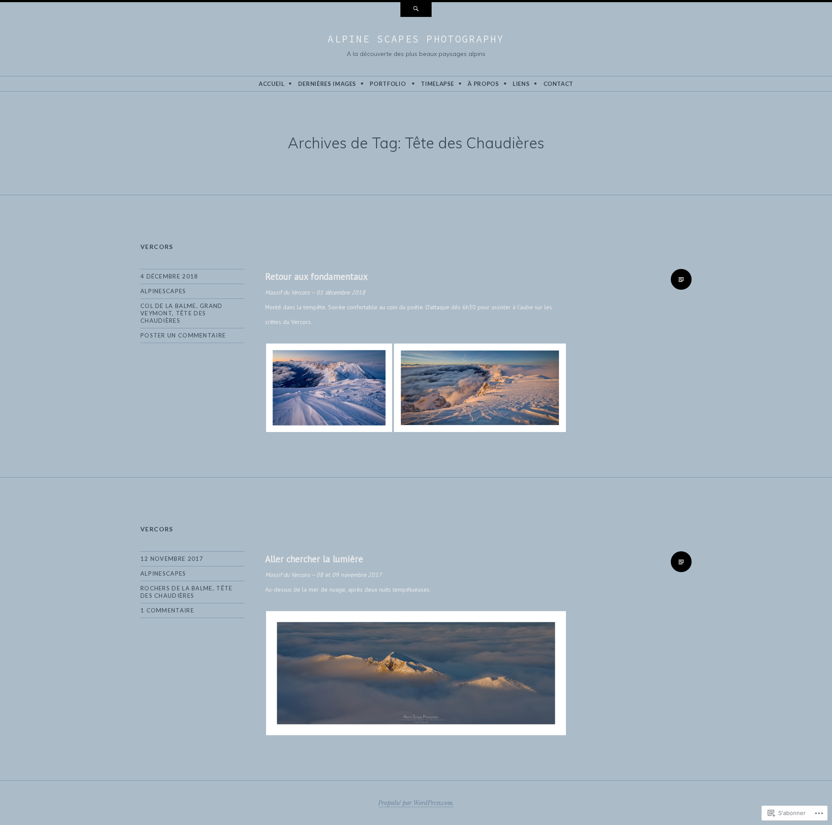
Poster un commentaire (183, 335)
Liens (521, 83)
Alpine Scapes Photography (416, 39)
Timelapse (437, 83)
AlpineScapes (163, 291)
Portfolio (388, 83)
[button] (329, 388)
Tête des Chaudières (173, 317)
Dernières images (327, 83)
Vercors (156, 246)
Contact (558, 83)
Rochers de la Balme (176, 588)
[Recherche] (416, 9)
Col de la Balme (168, 305)
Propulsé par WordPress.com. (416, 803)
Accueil (272, 83)
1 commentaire (167, 610)
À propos (483, 83)
